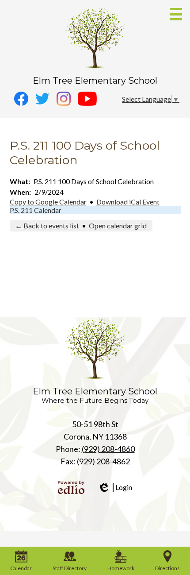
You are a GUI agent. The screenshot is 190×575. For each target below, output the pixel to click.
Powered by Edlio (71, 487)
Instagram (63, 98)
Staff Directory (70, 568)
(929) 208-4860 (108, 449)
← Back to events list (47, 225)
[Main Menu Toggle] (176, 14)
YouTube (87, 98)
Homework (120, 568)
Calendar (21, 568)
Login (115, 487)
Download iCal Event (128, 201)
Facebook (21, 98)
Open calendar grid (118, 225)
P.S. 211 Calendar (35, 210)
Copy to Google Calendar (48, 201)
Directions (167, 568)
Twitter (42, 98)
